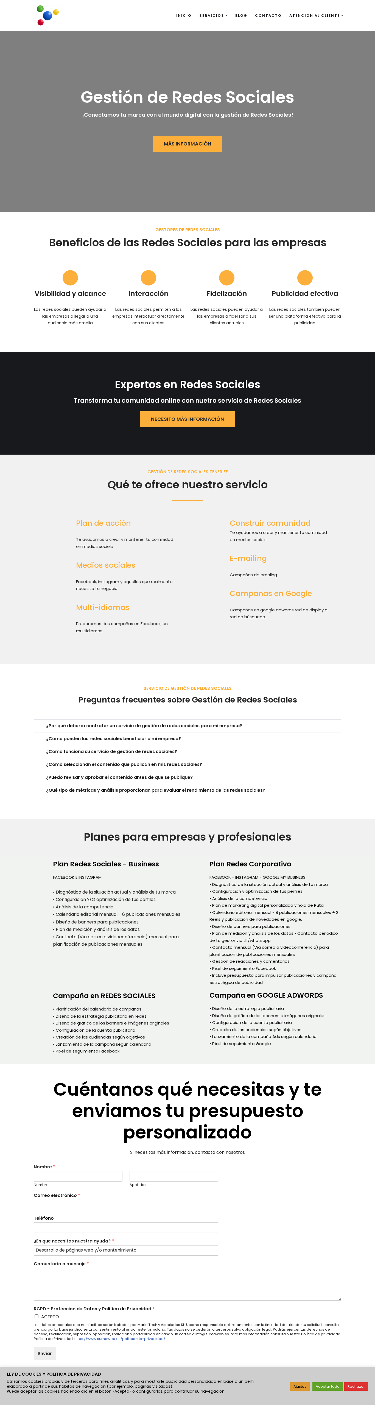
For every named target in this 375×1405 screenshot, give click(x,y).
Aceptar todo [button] (328, 1386)
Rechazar (356, 1386)
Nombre (44, 1167)
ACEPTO (50, 1317)
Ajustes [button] (299, 1386)
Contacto (268, 15)
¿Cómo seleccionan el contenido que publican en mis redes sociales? (124, 764)
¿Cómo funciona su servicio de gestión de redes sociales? (111, 751)
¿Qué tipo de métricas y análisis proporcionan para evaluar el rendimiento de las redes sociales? (155, 790)
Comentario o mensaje (61, 1264)
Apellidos (138, 1185)
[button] (227, 15)
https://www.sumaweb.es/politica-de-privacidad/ (119, 1338)
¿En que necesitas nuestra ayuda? (74, 1241)
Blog (241, 15)
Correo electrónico (57, 1196)
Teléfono (44, 1218)
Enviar (45, 1353)
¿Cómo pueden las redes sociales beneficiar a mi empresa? (113, 738)
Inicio (184, 15)
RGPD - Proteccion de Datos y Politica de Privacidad (94, 1309)
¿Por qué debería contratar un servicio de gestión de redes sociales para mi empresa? (144, 726)
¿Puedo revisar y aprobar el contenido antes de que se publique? (119, 777)
